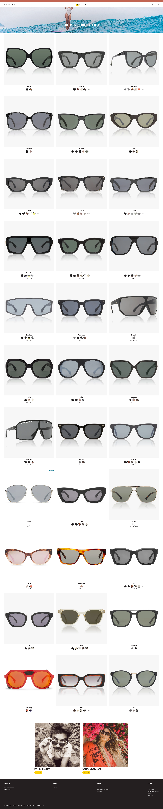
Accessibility (150, 795)
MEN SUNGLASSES (8, 786)
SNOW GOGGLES (8, 789)
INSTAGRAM (55, 786)
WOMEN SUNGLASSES (9, 787)
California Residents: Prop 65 (103, 789)
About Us (99, 787)
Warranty (150, 787)
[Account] (153, 5)
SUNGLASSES (7, 4)
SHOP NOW (38, 772)
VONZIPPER (9, 805)
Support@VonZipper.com (153, 791)
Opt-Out (149, 793)
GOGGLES (14, 4)
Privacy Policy (99, 791)
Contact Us (99, 786)
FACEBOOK (55, 787)
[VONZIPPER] (81, 5)
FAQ (149, 786)
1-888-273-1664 (151, 789)
